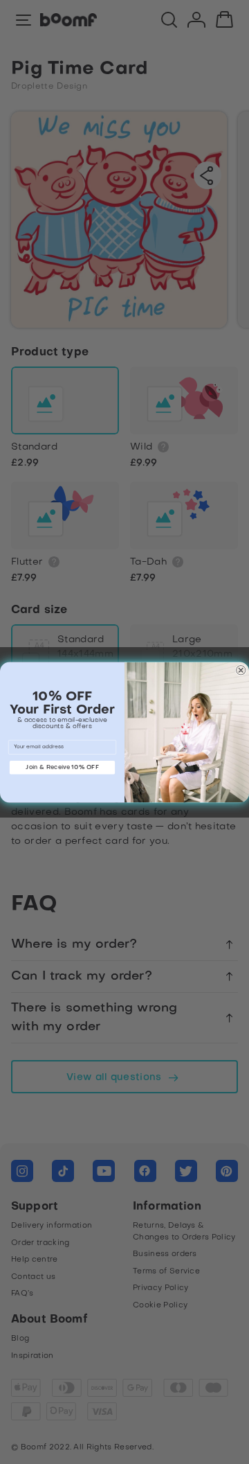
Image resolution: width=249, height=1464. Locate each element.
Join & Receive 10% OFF (62, 767)
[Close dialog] (241, 670)
